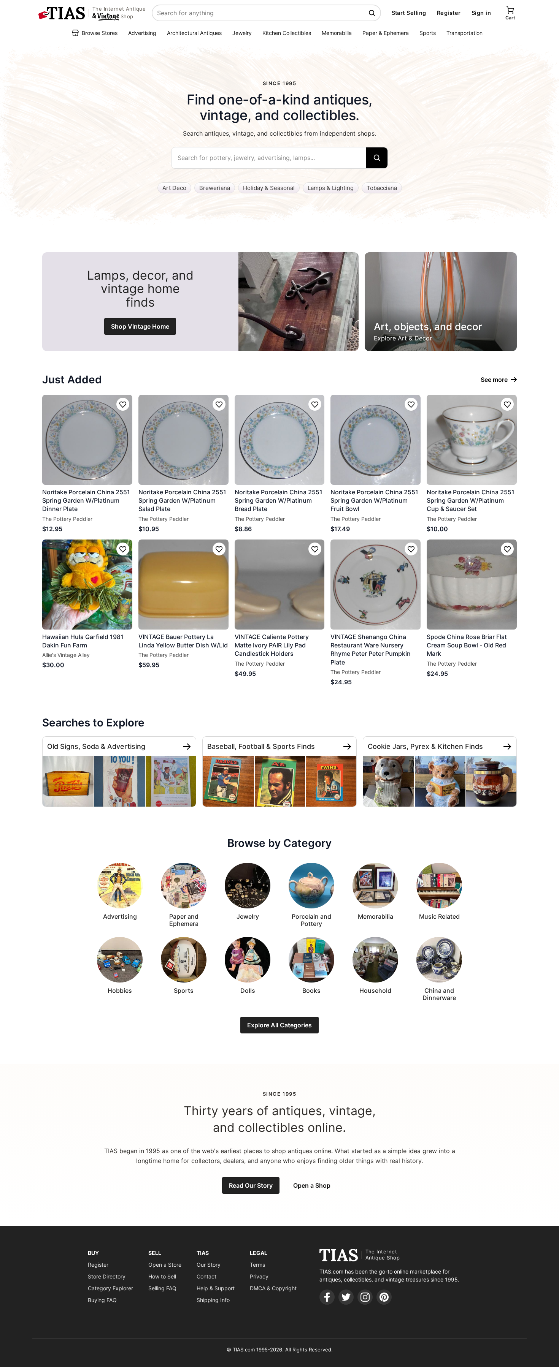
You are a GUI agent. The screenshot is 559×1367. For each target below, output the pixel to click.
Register (449, 12)
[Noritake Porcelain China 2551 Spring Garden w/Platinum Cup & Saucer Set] (472, 440)
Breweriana (214, 187)
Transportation (464, 33)
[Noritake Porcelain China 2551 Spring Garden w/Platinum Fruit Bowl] (375, 440)
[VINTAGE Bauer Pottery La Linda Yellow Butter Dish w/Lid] (183, 585)
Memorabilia (337, 33)
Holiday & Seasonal (269, 187)
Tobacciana (382, 187)
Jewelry (242, 33)
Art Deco (174, 187)
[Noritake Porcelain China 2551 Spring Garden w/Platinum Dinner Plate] (87, 440)
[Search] (376, 157)
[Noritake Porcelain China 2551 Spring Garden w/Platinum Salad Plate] (183, 440)
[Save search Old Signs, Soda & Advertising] (186, 746)
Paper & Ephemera (385, 33)
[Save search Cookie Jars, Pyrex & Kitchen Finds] (507, 746)
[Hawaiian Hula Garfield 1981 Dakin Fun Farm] (87, 585)
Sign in (481, 12)
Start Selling (409, 12)
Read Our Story (251, 1185)
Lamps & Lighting (331, 187)
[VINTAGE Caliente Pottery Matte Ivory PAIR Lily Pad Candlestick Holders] (280, 585)
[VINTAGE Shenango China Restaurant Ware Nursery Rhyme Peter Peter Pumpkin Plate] (375, 585)
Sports (427, 33)
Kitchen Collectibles (286, 33)
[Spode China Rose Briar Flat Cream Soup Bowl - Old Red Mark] (472, 585)
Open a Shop (311, 1185)
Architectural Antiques (194, 33)
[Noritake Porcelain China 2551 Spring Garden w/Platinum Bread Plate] (280, 440)
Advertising (142, 33)
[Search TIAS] (372, 13)
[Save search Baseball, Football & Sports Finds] (347, 746)
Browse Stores (100, 33)
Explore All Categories (279, 1025)
